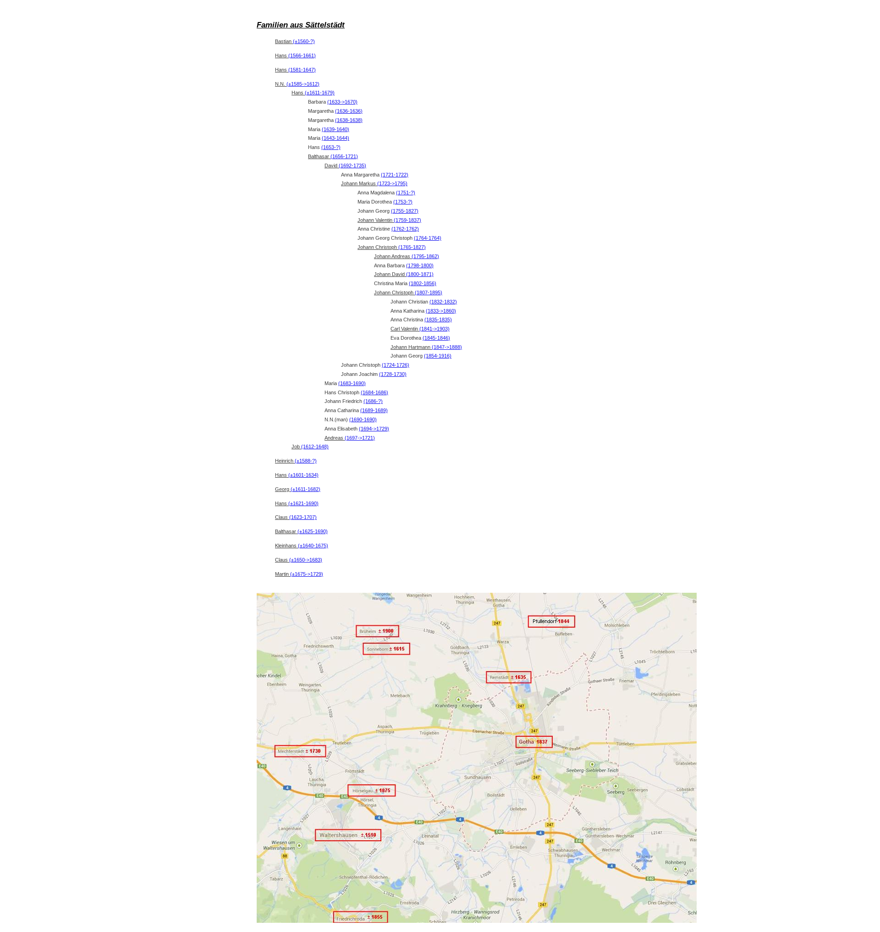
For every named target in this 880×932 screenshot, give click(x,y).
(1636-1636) (349, 111)
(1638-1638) (349, 120)
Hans (295, 55)
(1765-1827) (412, 247)
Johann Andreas (406, 256)
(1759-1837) (407, 220)
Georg (297, 489)
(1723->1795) (392, 183)
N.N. (297, 84)
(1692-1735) (352, 165)
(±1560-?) (304, 41)
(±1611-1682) (305, 489)
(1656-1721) (344, 156)
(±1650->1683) (305, 560)
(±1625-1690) (312, 531)
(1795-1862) (425, 256)
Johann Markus (374, 183)
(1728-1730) (393, 374)
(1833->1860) (441, 311)
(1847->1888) (447, 347)
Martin (299, 574)
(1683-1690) (352, 383)
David (345, 165)
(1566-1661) (302, 55)
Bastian (295, 41)
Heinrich (296, 460)
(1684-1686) (374, 392)
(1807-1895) (428, 292)
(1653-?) (331, 147)
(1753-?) (402, 201)
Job (310, 446)
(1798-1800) (420, 265)
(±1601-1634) (303, 475)
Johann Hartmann (426, 347)
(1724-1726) (395, 365)
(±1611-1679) (320, 92)
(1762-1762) (405, 229)
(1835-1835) (438, 319)
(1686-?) (373, 401)
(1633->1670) (342, 102)
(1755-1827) (404, 211)
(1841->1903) (434, 328)
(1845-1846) (436, 338)
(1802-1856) (422, 283)
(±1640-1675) (313, 545)
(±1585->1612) (302, 84)
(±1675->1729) (306, 574)
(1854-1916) (437, 355)
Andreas (349, 438)
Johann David (404, 274)
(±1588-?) (306, 460)
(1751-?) (405, 192)
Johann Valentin (389, 220)
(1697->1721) (360, 438)
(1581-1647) (302, 69)
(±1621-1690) (303, 503)
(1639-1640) (335, 129)
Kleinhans (301, 545)
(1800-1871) (420, 274)
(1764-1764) (427, 238)
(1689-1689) (374, 410)
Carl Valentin (420, 328)
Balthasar (333, 156)
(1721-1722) (394, 174)
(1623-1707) (303, 517)
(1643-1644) (335, 138)
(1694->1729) (374, 428)
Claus (296, 517)
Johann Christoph (392, 247)
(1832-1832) (443, 301)
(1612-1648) (315, 446)
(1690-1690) (363, 419)
